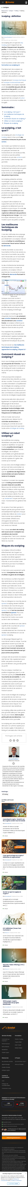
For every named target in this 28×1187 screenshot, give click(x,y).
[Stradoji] (10, 2)
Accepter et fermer (13, 1183)
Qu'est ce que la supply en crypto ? (12, 892)
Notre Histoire (5, 1046)
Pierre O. (7, 932)
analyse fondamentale (12, 82)
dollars (19, 514)
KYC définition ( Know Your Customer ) (12, 929)
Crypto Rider (18, 1042)
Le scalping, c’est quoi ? (12, 112)
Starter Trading (19, 1039)
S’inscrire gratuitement (13, 1138)
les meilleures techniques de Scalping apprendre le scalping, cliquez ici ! (14, 347)
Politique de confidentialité (6, 1084)
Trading (16, 11)
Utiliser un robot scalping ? (13, 121)
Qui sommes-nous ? (20, 1061)
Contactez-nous (6, 1088)
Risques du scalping (11, 123)
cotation (8, 318)
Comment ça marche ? (5, 1040)
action (22, 98)
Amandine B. (8, 823)
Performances (6, 1044)
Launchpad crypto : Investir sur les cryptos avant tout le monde (14, 820)
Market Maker (18, 1048)
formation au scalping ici (11, 65)
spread (4, 603)
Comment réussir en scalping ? (15, 119)
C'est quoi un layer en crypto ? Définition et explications (13, 856)
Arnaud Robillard (8, 37)
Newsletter (5, 1049)
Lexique (6, 7)
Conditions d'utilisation (16, 1180)
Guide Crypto (5, 1052)
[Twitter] (10, 740)
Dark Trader (18, 1045)
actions (19, 157)
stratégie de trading (17, 428)
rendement (8, 498)
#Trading (5, 794)
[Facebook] (14, 740)
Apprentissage (6, 1064)
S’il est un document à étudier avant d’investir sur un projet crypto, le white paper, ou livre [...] (14, 1012)
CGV (3, 1081)
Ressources (5, 11)
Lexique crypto (6, 1070)
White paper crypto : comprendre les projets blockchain (11, 1002)
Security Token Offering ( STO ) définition (13, 965)
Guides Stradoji (6, 1067)
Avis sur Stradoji (19, 1064)
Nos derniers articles (7, 1061)
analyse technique (19, 80)
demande (6, 246)
